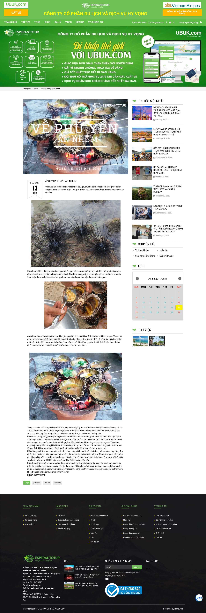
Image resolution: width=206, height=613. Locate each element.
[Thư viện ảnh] (140, 341)
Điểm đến (164, 250)
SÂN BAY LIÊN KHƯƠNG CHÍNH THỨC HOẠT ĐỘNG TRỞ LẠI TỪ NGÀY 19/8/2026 (166, 151)
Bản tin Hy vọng (166, 256)
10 (143, 302)
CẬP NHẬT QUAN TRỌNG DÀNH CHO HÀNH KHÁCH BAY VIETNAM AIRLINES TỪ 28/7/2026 (168, 229)
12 (158, 302)
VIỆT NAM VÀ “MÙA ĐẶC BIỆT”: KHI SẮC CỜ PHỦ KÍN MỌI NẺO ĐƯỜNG (87, 568)
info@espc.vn (157, 22)
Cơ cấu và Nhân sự (163, 529)
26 (158, 312)
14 (172, 302)
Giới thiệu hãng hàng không (68, 520)
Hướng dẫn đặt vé (130, 529)
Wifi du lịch (95, 542)
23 (136, 312)
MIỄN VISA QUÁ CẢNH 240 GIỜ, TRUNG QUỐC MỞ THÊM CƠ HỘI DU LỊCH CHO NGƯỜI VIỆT (167, 132)
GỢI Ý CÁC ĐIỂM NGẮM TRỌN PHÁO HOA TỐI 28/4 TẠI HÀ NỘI (87, 576)
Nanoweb (178, 609)
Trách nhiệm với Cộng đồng (166, 524)
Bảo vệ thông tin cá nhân (133, 516)
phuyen (36, 483)
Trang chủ (10, 22)
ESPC (148, 569)
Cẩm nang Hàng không (145, 256)
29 (179, 312)
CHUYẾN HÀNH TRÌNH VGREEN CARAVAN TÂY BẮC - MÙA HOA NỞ (86, 584)
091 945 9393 (140, 22)
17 (143, 307)
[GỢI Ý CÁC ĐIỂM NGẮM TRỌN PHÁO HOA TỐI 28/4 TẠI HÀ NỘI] (69, 577)
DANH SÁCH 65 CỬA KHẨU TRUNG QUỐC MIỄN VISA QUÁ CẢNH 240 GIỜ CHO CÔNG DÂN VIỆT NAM (166, 111)
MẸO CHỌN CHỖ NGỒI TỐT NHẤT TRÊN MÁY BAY (167, 207)
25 (151, 312)
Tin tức (25, 22)
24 (143, 312)
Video (68, 22)
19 (158, 307)
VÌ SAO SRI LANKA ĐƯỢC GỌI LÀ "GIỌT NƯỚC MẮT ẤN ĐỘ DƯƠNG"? (167, 189)
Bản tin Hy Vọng (64, 529)
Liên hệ (80, 22)
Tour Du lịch (29, 524)
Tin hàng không (142, 250)
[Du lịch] (157, 341)
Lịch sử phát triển (162, 516)
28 (172, 312)
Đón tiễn (94, 533)
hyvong (58, 483)
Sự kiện (93, 520)
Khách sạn (95, 524)
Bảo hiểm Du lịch (97, 529)
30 (136, 317)
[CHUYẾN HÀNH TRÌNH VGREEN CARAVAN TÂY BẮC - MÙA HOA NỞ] (69, 585)
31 (143, 317)
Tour (37, 22)
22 (179, 307)
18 (151, 307)
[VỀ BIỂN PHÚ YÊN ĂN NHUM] (75, 136)
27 (165, 312)
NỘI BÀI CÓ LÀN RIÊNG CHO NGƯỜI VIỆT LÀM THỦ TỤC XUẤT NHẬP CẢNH (167, 170)
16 (136, 307)
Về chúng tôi (95, 22)
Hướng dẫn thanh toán (132, 533)
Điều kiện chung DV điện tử (133, 538)
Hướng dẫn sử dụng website (134, 524)
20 (165, 307)
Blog (47, 22)
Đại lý (58, 22)
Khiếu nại (126, 520)
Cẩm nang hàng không (66, 524)
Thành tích (160, 533)
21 (172, 307)
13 (165, 302)
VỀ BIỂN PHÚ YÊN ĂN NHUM (50, 89)
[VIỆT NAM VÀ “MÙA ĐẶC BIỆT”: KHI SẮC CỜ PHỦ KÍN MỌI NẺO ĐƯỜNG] (69, 568)
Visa (92, 538)
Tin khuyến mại (31, 516)
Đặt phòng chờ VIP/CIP (99, 516)
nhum (47, 483)
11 (151, 302)
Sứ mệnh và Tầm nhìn (164, 520)
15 (179, 302)
